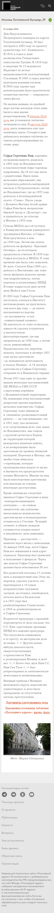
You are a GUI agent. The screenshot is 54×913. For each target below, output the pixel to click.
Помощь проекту (13, 802)
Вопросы (8, 833)
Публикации (9, 817)
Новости (7, 825)
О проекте (8, 810)
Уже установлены (13, 840)
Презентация (10, 864)
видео (38, 712)
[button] (49, 6)
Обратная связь (12, 856)
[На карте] (50, 21)
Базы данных (10, 848)
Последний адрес (11, 5)
